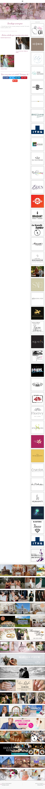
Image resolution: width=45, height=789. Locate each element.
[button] (22, 1)
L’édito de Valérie (4, 68)
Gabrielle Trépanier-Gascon (6, 37)
